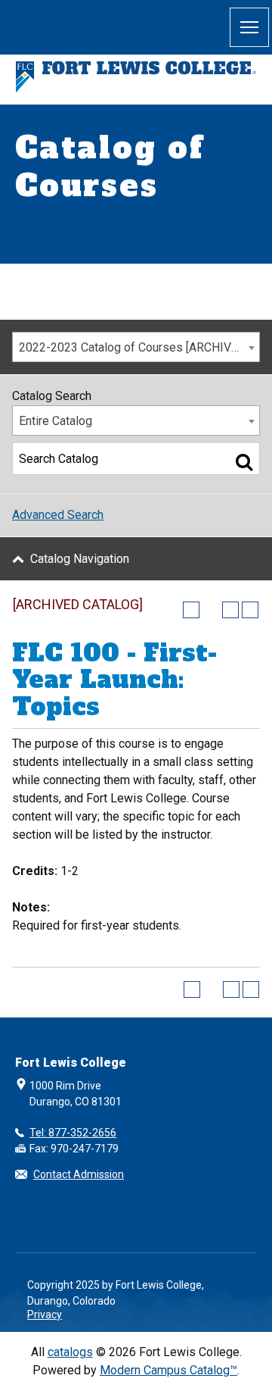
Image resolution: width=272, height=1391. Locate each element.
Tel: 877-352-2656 (72, 1133)
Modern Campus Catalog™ (168, 1370)
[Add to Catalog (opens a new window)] (191, 610)
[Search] (244, 461)
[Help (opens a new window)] (250, 610)
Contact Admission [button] (78, 1174)
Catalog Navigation (79, 559)
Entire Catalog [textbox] (55, 421)
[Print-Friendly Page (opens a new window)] (230, 610)
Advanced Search (58, 515)
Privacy (44, 1314)
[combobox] (136, 347)
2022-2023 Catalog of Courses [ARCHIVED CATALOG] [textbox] (139, 347)
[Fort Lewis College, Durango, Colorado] (136, 77)
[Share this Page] (210, 610)
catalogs (70, 1352)
